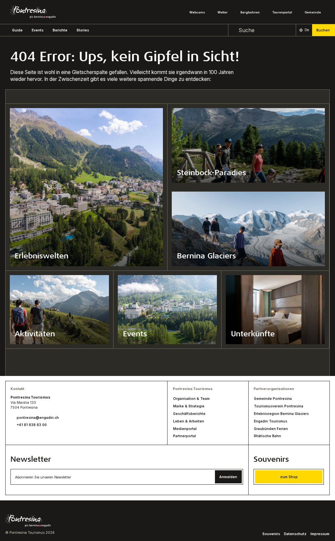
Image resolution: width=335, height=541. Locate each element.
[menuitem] (37, 30)
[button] (17, 30)
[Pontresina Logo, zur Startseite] (33, 12)
